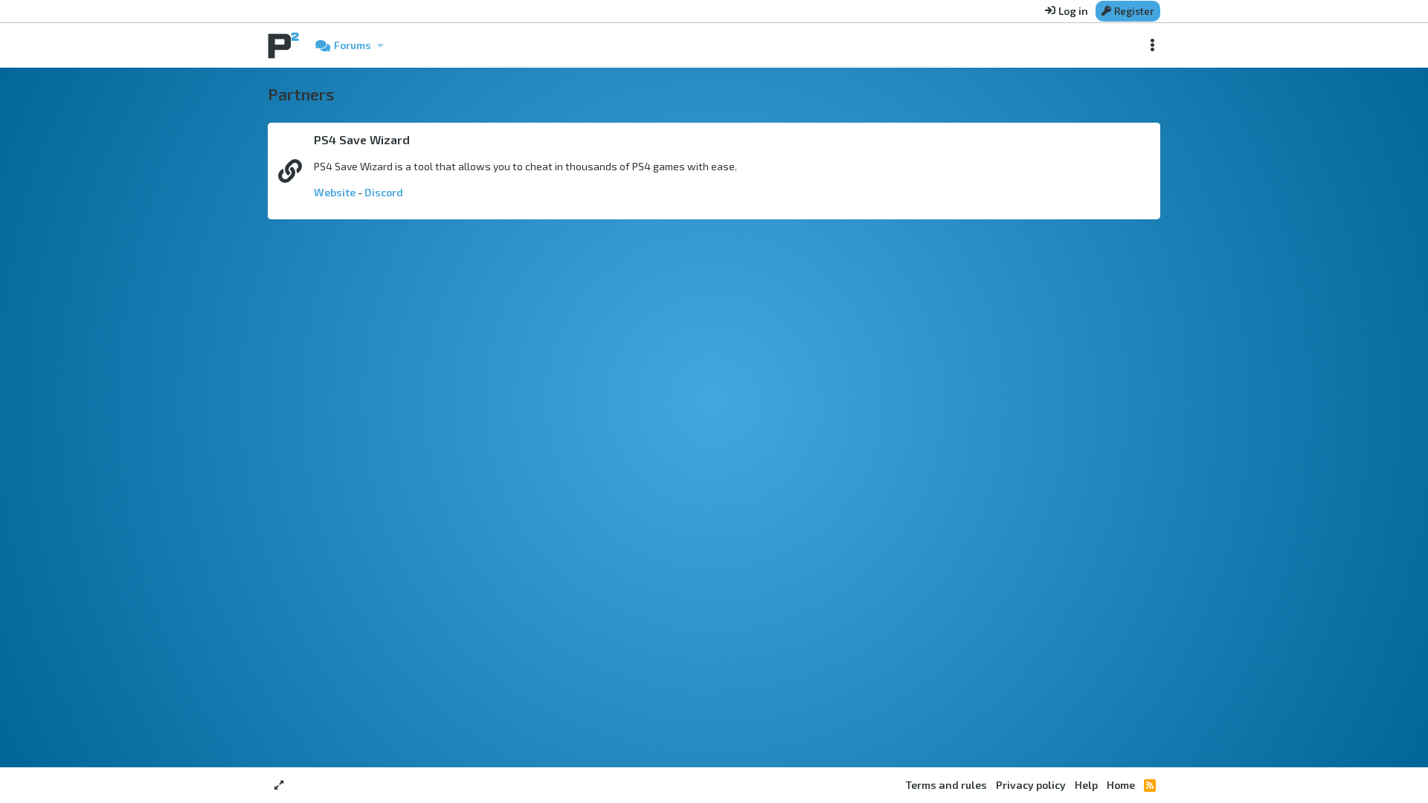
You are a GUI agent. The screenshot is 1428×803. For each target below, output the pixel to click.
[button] (380, 45)
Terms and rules (946, 784)
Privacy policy (1031, 784)
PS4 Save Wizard (362, 139)
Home (1121, 784)
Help (1086, 784)
